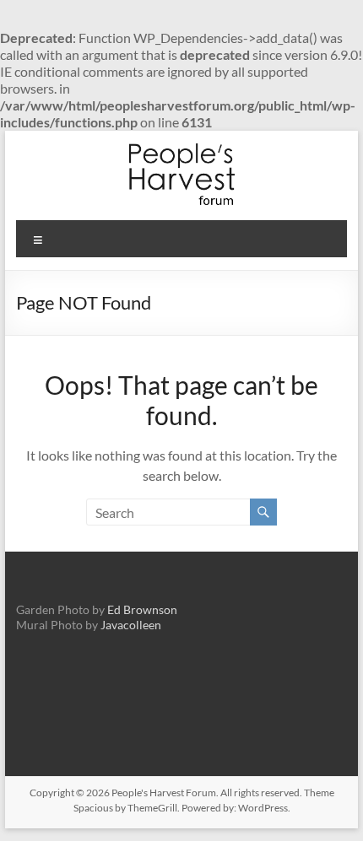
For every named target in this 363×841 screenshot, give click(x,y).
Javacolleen (130, 624)
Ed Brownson (142, 609)
